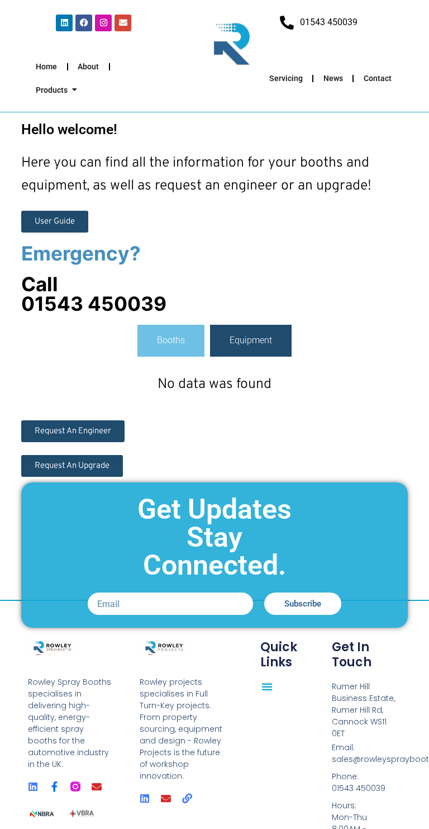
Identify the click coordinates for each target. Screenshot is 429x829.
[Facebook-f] (54, 786)
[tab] (170, 340)
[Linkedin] (64, 23)
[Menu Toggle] (267, 686)
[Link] (187, 798)
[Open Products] (74, 90)
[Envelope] (123, 23)
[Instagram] (103, 23)
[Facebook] (83, 23)
